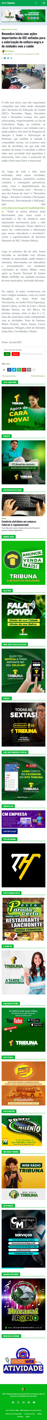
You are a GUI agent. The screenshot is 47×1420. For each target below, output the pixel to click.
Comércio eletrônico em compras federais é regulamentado (19, 523)
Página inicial (7, 29)
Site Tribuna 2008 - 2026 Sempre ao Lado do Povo (23, 1410)
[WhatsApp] (11, 58)
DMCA (39, 1414)
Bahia (15, 29)
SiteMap (20, 1417)
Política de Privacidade (14, 1414)
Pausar (15, 354)
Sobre (28, 1417)
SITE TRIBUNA (8, 3)
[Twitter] (8, 58)
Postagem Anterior (9, 376)
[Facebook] (5, 58)
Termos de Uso (29, 1414)
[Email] (29, 370)
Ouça (7, 354)
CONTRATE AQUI (9, 831)
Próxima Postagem (37, 376)
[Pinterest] (24, 370)
